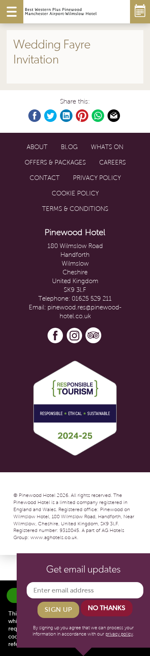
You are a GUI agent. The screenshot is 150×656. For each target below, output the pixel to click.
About (37, 147)
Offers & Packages (55, 162)
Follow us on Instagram (74, 335)
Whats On (107, 147)
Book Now (140, 11)
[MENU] (11, 11)
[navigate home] (60, 12)
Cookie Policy (75, 193)
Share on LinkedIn (66, 116)
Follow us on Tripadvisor (93, 335)
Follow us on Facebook (55, 335)
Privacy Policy (97, 178)
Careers (112, 162)
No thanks (106, 608)
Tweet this (51, 116)
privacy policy (119, 633)
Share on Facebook (35, 116)
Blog (69, 147)
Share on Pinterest (82, 116)
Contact (45, 178)
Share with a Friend (114, 116)
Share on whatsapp (98, 116)
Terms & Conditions (75, 208)
